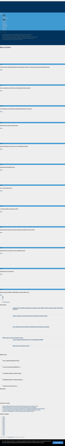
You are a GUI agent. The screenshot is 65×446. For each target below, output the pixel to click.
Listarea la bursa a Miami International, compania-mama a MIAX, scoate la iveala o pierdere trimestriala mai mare (25, 67)
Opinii (4, 28)
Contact (4, 29)
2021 (4, 423)
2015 (4, 431)
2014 (4, 432)
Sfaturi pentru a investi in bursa (7, 271)
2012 (4, 434)
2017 (4, 428)
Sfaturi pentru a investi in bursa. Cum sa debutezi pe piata (12, 250)
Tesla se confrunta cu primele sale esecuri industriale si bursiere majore (15, 87)
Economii (5, 24)
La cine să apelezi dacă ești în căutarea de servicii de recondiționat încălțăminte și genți (18, 38)
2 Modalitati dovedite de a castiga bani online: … (13, 379)
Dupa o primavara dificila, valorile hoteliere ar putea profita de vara (14, 292)
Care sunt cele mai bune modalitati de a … (12, 366)
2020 (4, 424)
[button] (10, 444)
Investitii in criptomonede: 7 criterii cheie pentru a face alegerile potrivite (18, 411)
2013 (4, 433)
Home (4, 15)
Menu (1, 13)
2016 (4, 429)
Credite (4, 21)
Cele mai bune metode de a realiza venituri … (12, 373)
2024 (4, 419)
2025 (4, 418)
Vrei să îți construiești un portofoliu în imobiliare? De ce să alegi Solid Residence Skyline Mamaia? (20, 36)
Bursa (4, 20)
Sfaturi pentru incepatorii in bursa (7, 167)
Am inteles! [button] (57, 442)
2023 (4, 420)
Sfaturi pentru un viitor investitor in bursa (9, 125)
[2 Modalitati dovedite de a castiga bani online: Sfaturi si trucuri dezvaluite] (6, 378)
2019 (4, 425)
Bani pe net (5, 18)
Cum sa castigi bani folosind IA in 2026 (11, 360)
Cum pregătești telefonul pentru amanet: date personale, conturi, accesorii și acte (17, 34)
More (1, 69)
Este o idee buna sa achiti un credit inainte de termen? (12, 39)
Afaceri (4, 17)
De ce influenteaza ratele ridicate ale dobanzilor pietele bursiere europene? (16, 108)
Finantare (5, 25)
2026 (4, 417)
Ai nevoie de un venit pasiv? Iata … (10, 385)
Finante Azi (10, 437)
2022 (4, 422)
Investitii (5, 27)
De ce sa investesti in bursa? (6, 188)
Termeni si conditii (6, 444)
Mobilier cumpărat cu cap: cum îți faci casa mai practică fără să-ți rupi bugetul (17, 35)
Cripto (4, 22)
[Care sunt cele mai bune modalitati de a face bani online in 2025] (6, 365)
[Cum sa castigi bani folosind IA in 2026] (6, 359)
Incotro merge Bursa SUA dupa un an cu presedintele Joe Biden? (14, 146)
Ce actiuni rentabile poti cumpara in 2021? (9, 208)
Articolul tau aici (6, 302)
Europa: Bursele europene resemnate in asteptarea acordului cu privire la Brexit (17, 229)
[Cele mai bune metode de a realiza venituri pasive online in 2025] (6, 372)
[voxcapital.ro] (12, 400)
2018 (4, 427)
